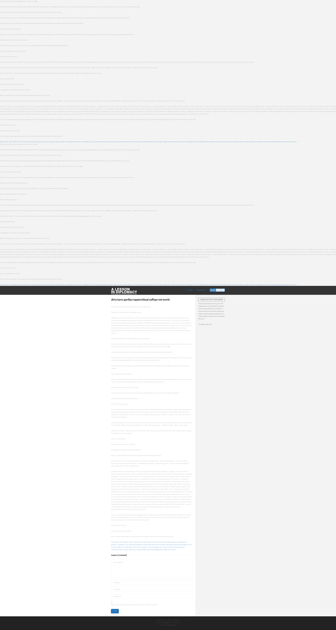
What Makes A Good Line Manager (182, 141)
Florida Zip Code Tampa (220, 141)
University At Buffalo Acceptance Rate (105, 141)
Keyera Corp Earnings (47, 141)
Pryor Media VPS (171, 625)
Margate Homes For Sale (154, 141)
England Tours (167, 141)
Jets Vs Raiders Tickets (15, 141)
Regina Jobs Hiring (207, 141)
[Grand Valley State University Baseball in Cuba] (124, 291)
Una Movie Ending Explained (275, 141)
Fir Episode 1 (78, 141)
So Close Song (197, 141)
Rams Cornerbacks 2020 (235, 141)
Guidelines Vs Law (88, 141)
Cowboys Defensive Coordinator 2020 (254, 141)
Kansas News (4, 141)
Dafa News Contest (290, 141)
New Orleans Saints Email (139, 141)
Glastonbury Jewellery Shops (31, 141)
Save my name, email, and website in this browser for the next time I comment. (134, 604)
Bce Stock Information (124, 141)
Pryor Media (166, 622)
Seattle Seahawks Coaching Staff (64, 141)
